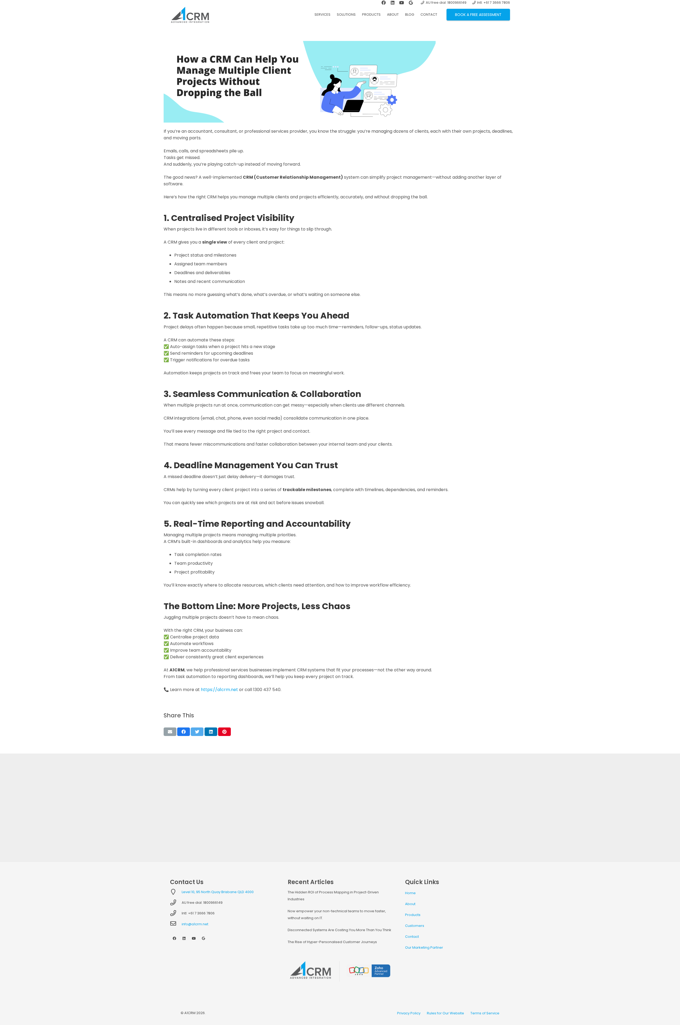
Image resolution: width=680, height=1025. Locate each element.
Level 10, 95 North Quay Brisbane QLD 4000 (218, 891)
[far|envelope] (176, 924)
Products (412, 914)
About (410, 903)
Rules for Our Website (445, 1013)
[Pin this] (224, 731)
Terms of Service (484, 1013)
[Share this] (183, 731)
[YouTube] (193, 938)
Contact (412, 936)
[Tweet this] (197, 731)
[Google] (203, 938)
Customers (414, 925)
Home (410, 893)
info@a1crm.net (195, 924)
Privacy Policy (408, 1013)
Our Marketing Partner (424, 947)
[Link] (190, 14)
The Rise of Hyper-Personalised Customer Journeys (332, 941)
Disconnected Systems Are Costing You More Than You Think (339, 929)
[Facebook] (174, 938)
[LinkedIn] (184, 938)
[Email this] (170, 731)
